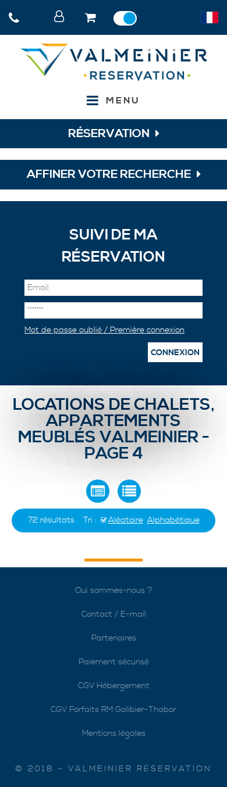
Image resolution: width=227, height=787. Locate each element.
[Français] (209, 17)
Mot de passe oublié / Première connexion (104, 330)
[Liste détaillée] (97, 491)
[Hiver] (128, 18)
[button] (91, 18)
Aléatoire (125, 520)
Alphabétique (173, 520)
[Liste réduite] (129, 491)
